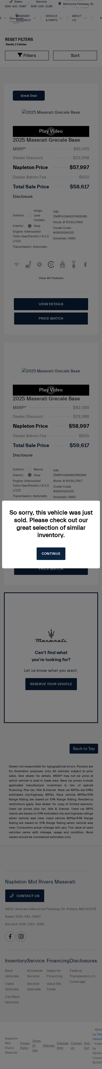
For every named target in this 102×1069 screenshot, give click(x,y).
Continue (51, 554)
